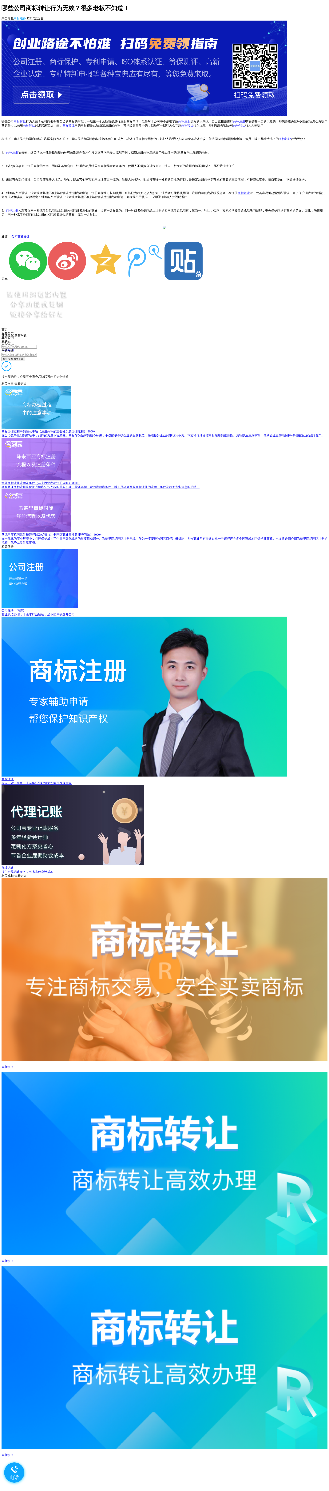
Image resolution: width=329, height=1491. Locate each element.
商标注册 (184, 121)
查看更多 (20, 383)
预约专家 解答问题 (13, 358)
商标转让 (20, 121)
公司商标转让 (20, 236)
